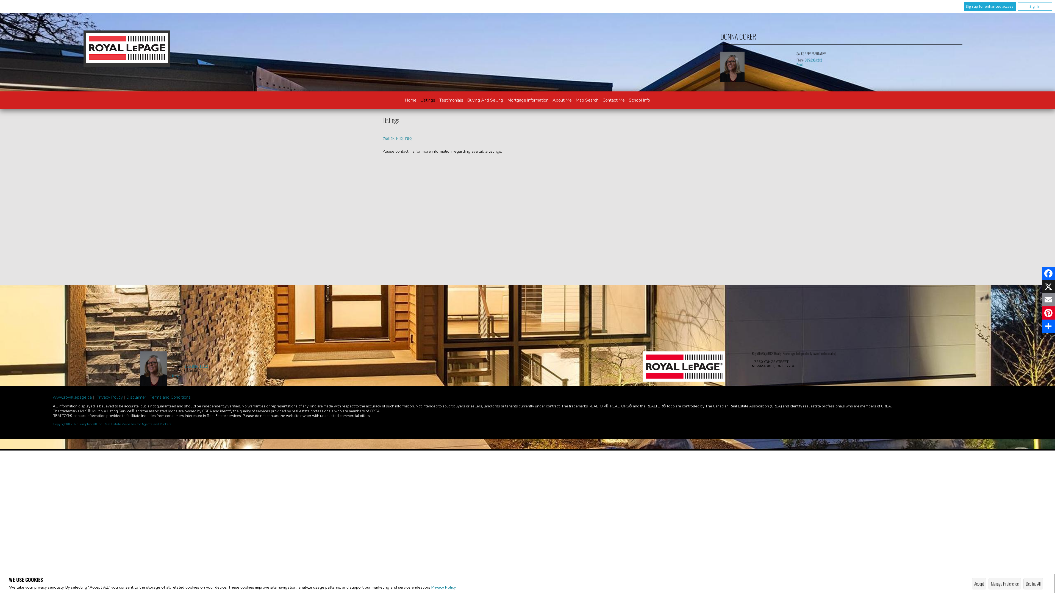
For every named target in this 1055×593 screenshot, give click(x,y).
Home (411, 100)
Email (799, 64)
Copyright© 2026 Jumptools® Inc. (78, 424)
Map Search (587, 100)
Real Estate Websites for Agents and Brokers (137, 424)
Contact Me (614, 100)
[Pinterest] (1048, 313)
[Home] (127, 48)
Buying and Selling (485, 100)
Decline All (1033, 583)
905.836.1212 (813, 60)
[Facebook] (1048, 273)
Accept (979, 583)
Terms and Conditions (170, 397)
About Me (562, 100)
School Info (639, 100)
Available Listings (397, 138)
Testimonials (451, 100)
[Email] (1048, 299)
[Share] (1048, 326)
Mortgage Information (527, 100)
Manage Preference (1005, 583)
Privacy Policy (443, 587)
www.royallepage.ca (72, 397)
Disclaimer (136, 397)
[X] (1048, 286)
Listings (428, 100)
